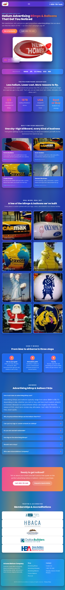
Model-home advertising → (11, 159)
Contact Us (49, 566)
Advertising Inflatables (34, 568)
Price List (30, 576)
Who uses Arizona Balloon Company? (16, 451)
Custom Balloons (32, 573)
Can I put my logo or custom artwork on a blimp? (20, 423)
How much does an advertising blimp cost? (18, 395)
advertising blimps (44, 23)
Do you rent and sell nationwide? (14, 430)
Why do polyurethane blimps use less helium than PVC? (22, 417)
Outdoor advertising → (41, 185)
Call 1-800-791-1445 (21, 483)
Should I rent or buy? (10, 444)
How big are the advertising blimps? (15, 437)
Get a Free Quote (9, 31)
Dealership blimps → (40, 159)
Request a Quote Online (42, 483)
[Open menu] (28, 4)
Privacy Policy (47, 582)
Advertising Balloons (33, 571)
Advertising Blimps (33, 566)
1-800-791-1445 (55, 4)
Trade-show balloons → (10, 185)
